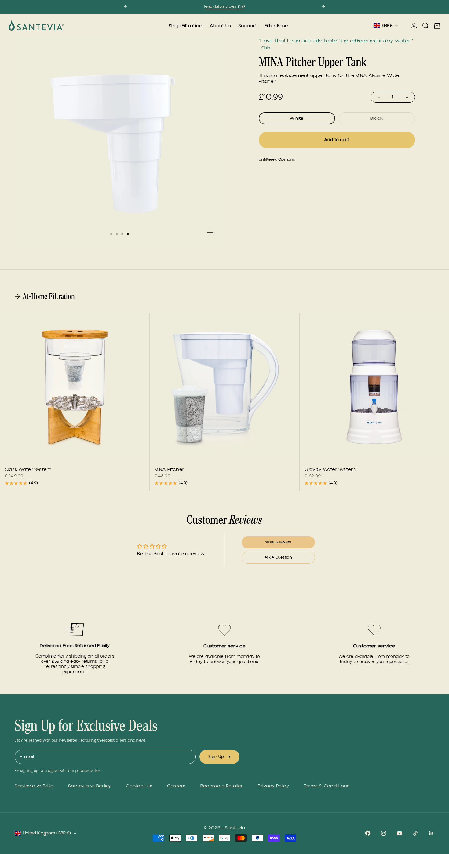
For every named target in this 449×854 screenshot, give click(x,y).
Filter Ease (276, 25)
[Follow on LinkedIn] (431, 833)
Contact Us (139, 786)
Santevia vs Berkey (89, 786)
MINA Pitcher (169, 469)
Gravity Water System (330, 469)
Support (247, 25)
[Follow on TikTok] (415, 833)
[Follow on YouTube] (399, 833)
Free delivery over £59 (224, 6)
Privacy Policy (273, 786)
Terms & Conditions (326, 786)
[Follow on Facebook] (368, 833)
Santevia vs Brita (34, 786)
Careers (176, 786)
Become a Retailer (221, 786)
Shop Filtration (185, 25)
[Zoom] (210, 232)
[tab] (45, 296)
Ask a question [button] (278, 557)
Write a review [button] (278, 542)
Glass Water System (28, 469)
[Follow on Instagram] (384, 833)
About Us (220, 25)
